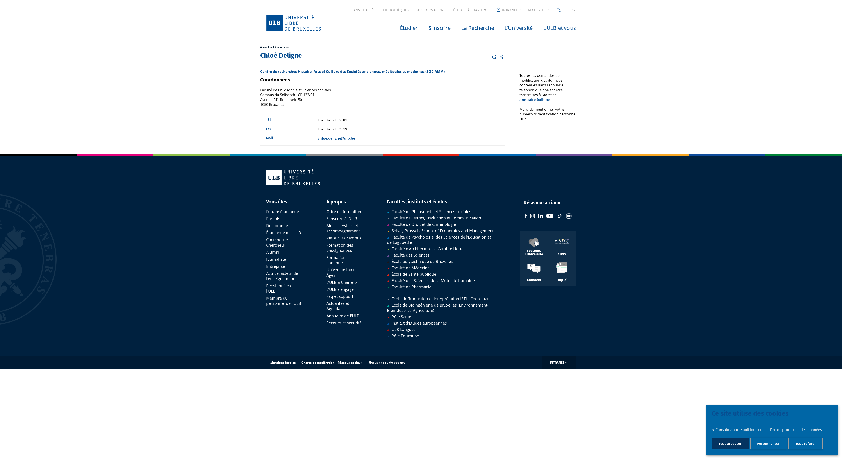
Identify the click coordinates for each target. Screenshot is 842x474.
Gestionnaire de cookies (387, 362)
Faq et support (339, 296)
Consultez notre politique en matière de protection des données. (769, 429)
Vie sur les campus (343, 238)
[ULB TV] (549, 216)
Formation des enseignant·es (339, 248)
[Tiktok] (559, 216)
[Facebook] (526, 216)
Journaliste (276, 259)
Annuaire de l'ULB (342, 315)
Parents (273, 218)
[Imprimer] (494, 57)
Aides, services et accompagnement (343, 228)
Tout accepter (730, 443)
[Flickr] (569, 216)
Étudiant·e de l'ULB (283, 232)
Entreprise (275, 266)
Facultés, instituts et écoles (417, 201)
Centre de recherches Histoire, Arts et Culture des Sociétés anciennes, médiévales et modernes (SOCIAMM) (352, 71)
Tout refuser (806, 443)
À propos (336, 201)
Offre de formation (343, 211)
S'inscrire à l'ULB (341, 218)
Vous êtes (276, 201)
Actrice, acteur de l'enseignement (282, 276)
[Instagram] (532, 216)
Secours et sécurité (344, 322)
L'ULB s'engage (340, 289)
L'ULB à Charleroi (342, 282)
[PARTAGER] (502, 57)
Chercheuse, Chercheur (277, 242)
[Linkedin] (540, 216)
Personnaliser (768, 443)
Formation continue (336, 260)
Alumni (272, 252)
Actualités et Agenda (337, 306)
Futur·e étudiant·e (282, 211)
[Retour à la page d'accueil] (300, 22)
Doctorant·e (277, 225)
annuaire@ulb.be (534, 99)
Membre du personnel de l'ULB (283, 301)
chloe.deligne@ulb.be (336, 138)
